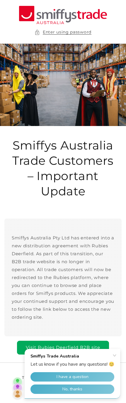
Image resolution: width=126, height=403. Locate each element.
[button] (63, 32)
